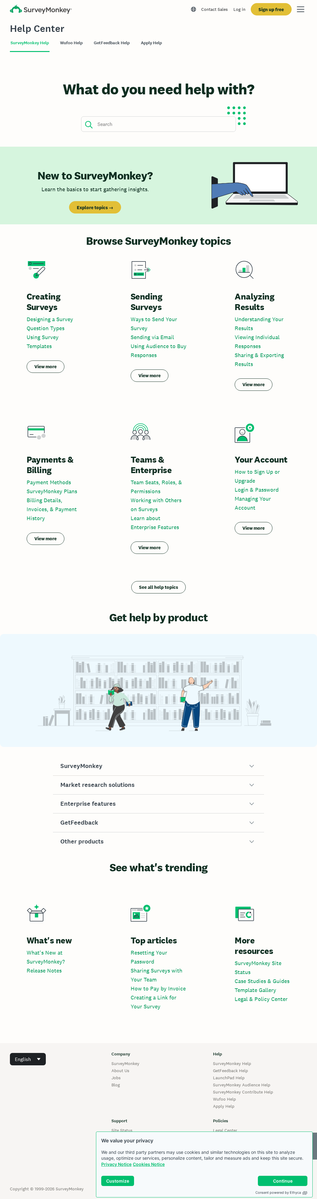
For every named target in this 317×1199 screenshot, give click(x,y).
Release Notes (44, 970)
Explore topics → (95, 207)
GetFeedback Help (230, 1070)
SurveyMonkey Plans (52, 491)
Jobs (116, 1077)
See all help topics (158, 587)
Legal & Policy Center (261, 999)
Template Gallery (255, 990)
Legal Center (225, 1130)
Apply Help (223, 1106)
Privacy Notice (116, 1164)
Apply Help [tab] (151, 43)
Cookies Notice (149, 1164)
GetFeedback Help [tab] (112, 43)
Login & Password (257, 489)
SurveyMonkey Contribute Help (243, 1092)
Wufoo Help (224, 1099)
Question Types (45, 328)
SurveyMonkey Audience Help (241, 1085)
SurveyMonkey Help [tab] (30, 43)
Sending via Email (152, 337)
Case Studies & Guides (262, 981)
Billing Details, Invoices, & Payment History (52, 509)
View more (45, 366)
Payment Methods (49, 482)
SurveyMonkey (125, 1063)
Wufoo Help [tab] (71, 43)
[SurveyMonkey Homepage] (41, 10)
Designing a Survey (50, 319)
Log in (239, 9)
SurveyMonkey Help (232, 1063)
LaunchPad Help (229, 1077)
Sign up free (271, 9)
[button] (158, 766)
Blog (115, 1085)
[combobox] (28, 1059)
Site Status (121, 1130)
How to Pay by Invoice (158, 988)
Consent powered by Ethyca (278, 1192)
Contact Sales (214, 9)
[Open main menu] (300, 9)
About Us (120, 1070)
